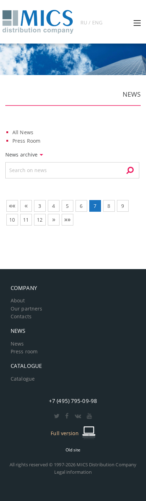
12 (40, 219)
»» (67, 219)
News (17, 344)
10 (12, 219)
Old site (73, 450)
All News (22, 132)
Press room (24, 351)
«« (12, 205)
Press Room (26, 140)
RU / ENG (91, 22)
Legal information (73, 472)
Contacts (21, 316)
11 (26, 219)
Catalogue (23, 379)
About (18, 300)
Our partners (26, 309)
